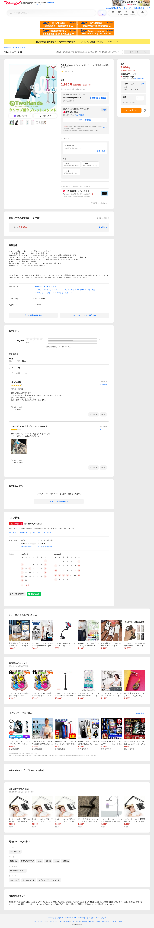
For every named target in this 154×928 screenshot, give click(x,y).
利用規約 (67, 921)
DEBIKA (66, 861)
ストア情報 (47, 532)
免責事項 (84, 921)
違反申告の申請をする (100, 203)
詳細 (104, 127)
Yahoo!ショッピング (55, 918)
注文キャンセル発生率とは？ (47, 546)
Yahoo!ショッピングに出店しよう (131, 8)
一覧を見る (101, 227)
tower (40, 861)
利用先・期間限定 (79, 115)
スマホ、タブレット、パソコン (46, 290)
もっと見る (140, 713)
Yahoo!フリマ (101, 918)
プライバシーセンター (55, 921)
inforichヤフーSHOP (11, 47)
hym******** (103, 429)
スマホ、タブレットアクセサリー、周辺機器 (78, 290)
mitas (57, 861)
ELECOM (13, 861)
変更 (142, 84)
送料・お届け (24, 532)
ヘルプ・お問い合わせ (103, 921)
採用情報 (91, 921)
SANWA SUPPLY (27, 861)
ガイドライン (75, 921)
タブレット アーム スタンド (49, 880)
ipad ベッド (14, 880)
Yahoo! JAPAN (112, 8)
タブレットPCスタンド (45, 293)
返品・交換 (36, 532)
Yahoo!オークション (86, 918)
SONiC (48, 861)
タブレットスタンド (64, 293)
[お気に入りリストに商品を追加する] (144, 110)
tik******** (103, 385)
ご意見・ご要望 (117, 921)
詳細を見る (101, 151)
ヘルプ (147, 8)
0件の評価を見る (26, 546)
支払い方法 (12, 532)
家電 (23, 47)
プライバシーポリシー (39, 921)
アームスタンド (29, 880)
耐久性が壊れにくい (17, 870)
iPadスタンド (15, 851)
